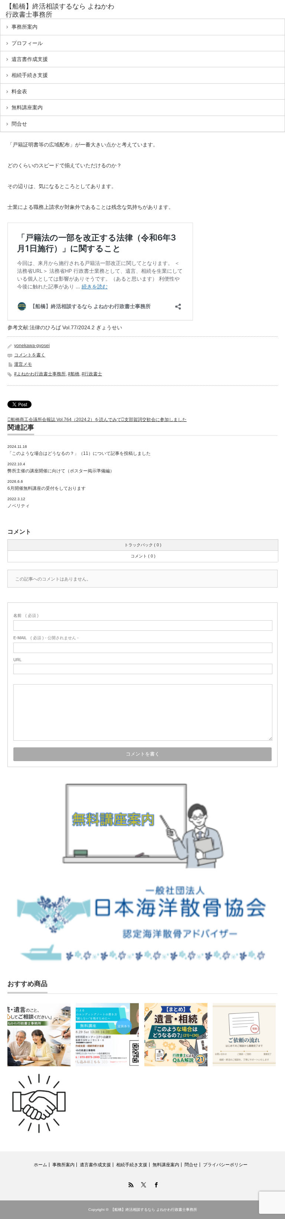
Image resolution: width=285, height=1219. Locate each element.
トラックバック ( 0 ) (142, 545)
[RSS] (129, 1183)
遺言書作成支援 (30, 59)
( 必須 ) (26, 615)
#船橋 (73, 373)
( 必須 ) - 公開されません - (46, 638)
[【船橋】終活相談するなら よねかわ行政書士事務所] (62, 11)
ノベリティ (18, 505)
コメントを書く (29, 355)
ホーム (40, 1165)
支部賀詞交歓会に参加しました (155, 419)
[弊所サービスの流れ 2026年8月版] (244, 1034)
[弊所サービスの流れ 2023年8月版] (39, 1103)
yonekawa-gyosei (32, 345)
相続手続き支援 (30, 75)
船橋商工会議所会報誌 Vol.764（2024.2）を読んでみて (66, 419)
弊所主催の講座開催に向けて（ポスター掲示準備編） (60, 470)
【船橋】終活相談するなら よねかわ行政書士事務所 (154, 1209)
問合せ (19, 124)
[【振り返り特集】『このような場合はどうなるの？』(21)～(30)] (175, 1034)
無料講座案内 (27, 107)
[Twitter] (142, 1183)
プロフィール (27, 43)
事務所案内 (24, 27)
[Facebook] (155, 1183)
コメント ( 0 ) (143, 556)
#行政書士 (92, 373)
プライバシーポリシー (225, 1165)
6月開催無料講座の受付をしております (46, 488)
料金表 (19, 91)
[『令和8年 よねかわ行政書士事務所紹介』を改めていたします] (39, 1034)
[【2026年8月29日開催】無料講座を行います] (107, 1034)
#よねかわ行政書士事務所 (40, 373)
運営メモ (23, 364)
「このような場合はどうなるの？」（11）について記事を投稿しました (79, 453)
